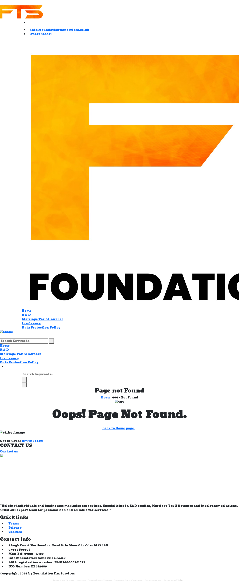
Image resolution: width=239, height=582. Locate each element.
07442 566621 (41, 34)
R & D (26, 314)
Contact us (9, 451)
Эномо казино (137, 580)
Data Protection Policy (41, 327)
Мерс (159, 580)
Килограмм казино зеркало (76, 580)
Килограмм (107, 580)
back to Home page (118, 428)
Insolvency (31, 323)
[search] (51, 341)
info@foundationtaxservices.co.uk (59, 29)
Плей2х (180, 580)
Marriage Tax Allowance (42, 319)
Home (26, 310)
